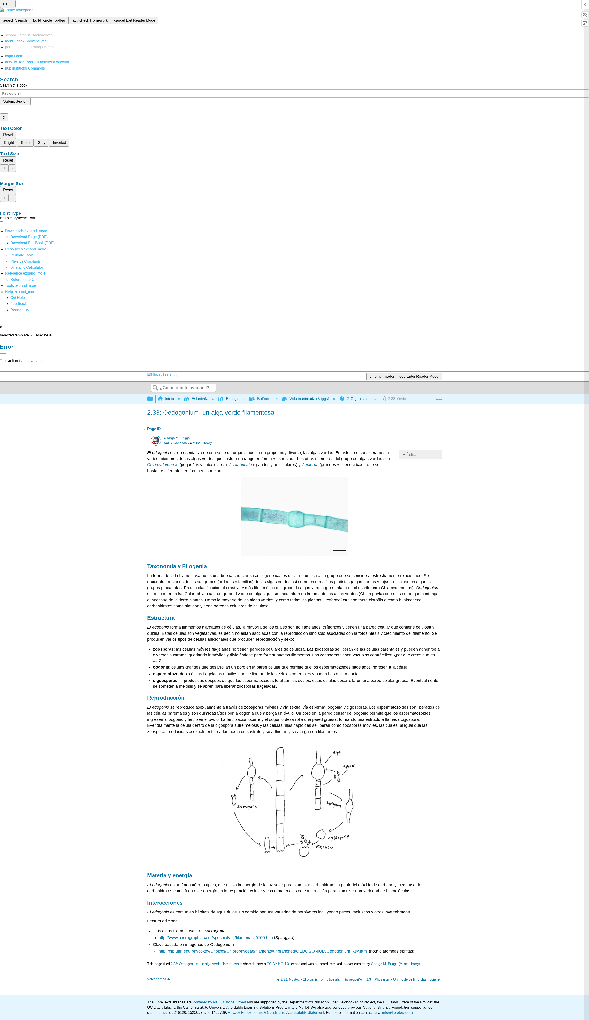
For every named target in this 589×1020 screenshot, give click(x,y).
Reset (8, 135)
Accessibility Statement (305, 1012)
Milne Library (202, 443)
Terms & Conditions (269, 1012)
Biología (232, 399)
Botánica (264, 399)
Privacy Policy (239, 1012)
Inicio (169, 399)
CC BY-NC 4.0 (278, 964)
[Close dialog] (3, 353)
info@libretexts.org (397, 1012)
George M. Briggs (177, 438)
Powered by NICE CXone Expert (220, 1002)
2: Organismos (358, 399)
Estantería (200, 399)
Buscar (155, 388)
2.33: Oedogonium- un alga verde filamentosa (205, 964)
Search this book (13, 85)
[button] (18, 304)
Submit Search (15, 101)
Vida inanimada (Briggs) (309, 399)
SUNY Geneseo (175, 443)
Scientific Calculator (26, 267)
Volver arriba (156, 979)
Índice (412, 455)
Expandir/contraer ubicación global (439, 397)
